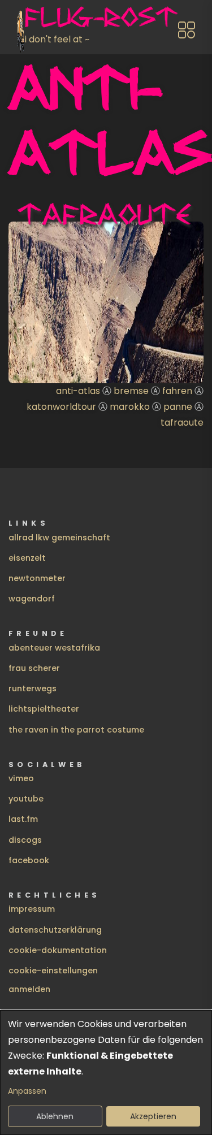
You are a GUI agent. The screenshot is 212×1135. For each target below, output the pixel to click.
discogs (25, 840)
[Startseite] (21, 30)
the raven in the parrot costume (76, 729)
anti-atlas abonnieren (13, 435)
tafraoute (182, 422)
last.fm (23, 819)
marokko (130, 406)
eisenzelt (27, 558)
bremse (131, 390)
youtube (26, 798)
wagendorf (31, 598)
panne (177, 406)
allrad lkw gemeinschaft (59, 537)
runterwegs (32, 688)
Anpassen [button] (27, 1091)
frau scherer (34, 668)
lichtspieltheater (43, 708)
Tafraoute (104, 213)
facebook (28, 860)
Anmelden (29, 989)
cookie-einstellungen (53, 970)
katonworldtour (61, 406)
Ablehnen (54, 1116)
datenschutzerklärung (55, 929)
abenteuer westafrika (54, 647)
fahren (177, 390)
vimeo (21, 778)
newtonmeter (37, 578)
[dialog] (106, 1072)
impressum (31, 909)
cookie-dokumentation (57, 950)
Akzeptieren (153, 1116)
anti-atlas (78, 390)
